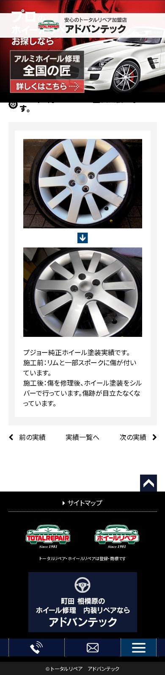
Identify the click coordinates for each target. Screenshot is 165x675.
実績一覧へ (82, 437)
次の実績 (134, 437)
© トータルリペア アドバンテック (82, 668)
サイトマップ (84, 503)
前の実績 (32, 437)
